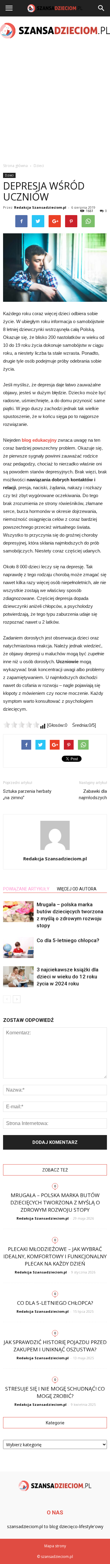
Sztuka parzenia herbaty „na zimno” (27, 794)
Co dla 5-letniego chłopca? (68, 940)
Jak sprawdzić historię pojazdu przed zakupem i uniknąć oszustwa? (55, 1346)
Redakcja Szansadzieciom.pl (40, 207)
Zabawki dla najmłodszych (93, 794)
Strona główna (15, 165)
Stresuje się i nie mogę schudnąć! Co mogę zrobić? (55, 1392)
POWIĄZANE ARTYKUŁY (26, 888)
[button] (101, 8)
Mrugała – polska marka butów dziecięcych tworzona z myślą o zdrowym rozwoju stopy (55, 1202)
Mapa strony (55, 1545)
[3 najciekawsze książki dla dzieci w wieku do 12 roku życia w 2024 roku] (18, 976)
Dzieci (9, 175)
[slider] (21, 724)
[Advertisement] (55, 101)
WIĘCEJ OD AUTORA (77, 888)
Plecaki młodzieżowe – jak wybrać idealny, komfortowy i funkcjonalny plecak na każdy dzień (55, 1256)
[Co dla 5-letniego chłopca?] (18, 947)
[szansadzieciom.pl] (55, 30)
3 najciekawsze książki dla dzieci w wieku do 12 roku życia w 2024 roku (67, 977)
